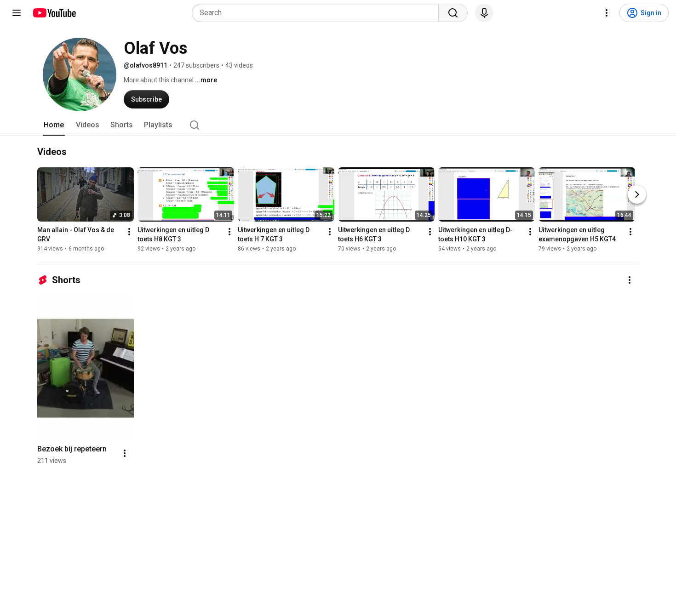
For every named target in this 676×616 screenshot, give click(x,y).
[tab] (54, 125)
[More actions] (129, 231)
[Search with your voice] (484, 13)
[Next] (637, 194)
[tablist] (338, 125)
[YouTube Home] (54, 13)
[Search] (453, 13)
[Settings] (606, 12)
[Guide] (16, 12)
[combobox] (318, 12)
